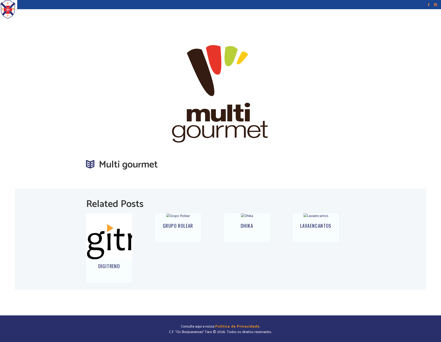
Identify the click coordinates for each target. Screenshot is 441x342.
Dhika (247, 225)
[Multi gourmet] (220, 91)
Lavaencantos (315, 225)
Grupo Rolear (178, 225)
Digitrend (109, 266)
